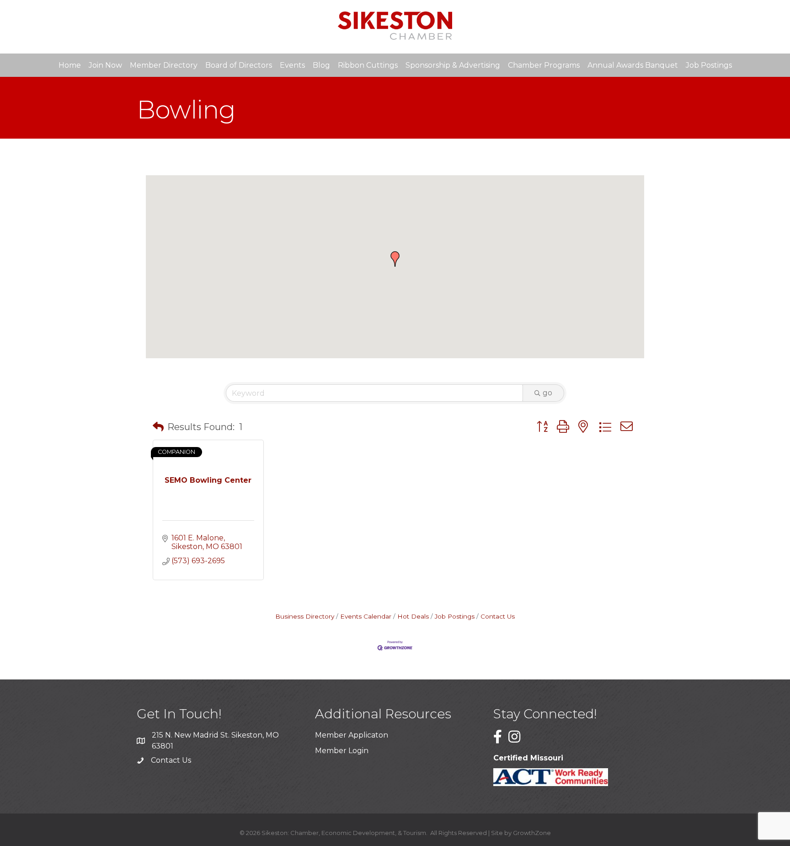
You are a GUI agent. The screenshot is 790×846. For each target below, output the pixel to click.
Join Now (105, 65)
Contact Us (497, 616)
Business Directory (304, 616)
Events (292, 65)
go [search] (547, 392)
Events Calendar (365, 616)
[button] (395, 259)
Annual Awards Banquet (632, 65)
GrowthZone (532, 832)
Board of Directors (238, 65)
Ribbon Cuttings (368, 65)
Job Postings (709, 65)
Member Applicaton (351, 735)
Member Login (341, 750)
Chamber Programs (544, 65)
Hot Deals (413, 616)
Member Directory (164, 65)
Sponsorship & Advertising (453, 65)
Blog (321, 65)
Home (70, 65)
